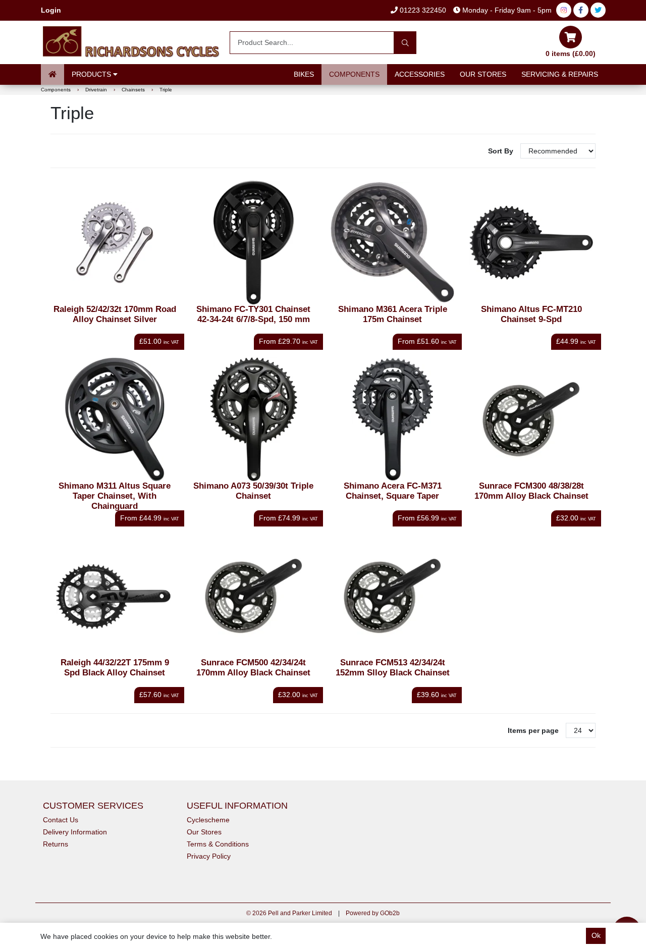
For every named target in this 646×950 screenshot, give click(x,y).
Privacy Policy (209, 856)
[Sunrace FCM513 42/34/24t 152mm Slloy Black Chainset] (392, 596)
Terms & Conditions (218, 844)
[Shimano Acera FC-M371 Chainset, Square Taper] (392, 419)
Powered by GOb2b (373, 913)
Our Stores (483, 74)
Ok (596, 935)
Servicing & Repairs (559, 74)
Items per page (533, 730)
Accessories (420, 74)
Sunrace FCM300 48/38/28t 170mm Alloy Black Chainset (531, 491)
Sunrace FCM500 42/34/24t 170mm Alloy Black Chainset (253, 667)
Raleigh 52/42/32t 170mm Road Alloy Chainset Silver (114, 314)
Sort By (501, 151)
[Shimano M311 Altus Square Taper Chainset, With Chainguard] (115, 419)
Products (92, 74)
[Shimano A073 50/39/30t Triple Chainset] (253, 419)
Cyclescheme (208, 820)
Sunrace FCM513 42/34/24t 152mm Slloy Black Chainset (393, 667)
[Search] (405, 42)
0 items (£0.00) (571, 53)
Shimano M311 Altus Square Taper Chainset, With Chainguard (115, 496)
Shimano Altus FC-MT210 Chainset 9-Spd (531, 314)
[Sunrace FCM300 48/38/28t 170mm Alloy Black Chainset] (531, 419)
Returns (55, 844)
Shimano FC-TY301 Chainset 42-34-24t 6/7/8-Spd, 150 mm (253, 314)
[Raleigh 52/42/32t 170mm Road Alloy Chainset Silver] (115, 242)
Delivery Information (75, 832)
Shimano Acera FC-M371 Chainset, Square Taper (393, 491)
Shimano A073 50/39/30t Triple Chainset (253, 491)
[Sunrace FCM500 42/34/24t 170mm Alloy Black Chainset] (253, 596)
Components (354, 74)
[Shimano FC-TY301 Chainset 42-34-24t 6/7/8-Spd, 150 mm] (253, 242)
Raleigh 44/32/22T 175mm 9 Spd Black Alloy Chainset (115, 667)
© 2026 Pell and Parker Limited (289, 913)
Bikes (304, 74)
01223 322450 (422, 10)
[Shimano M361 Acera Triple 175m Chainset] (392, 242)
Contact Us (60, 820)
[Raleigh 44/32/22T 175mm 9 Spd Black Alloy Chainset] (115, 596)
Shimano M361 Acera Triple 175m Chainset (392, 314)
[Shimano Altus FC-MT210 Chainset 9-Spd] (531, 242)
